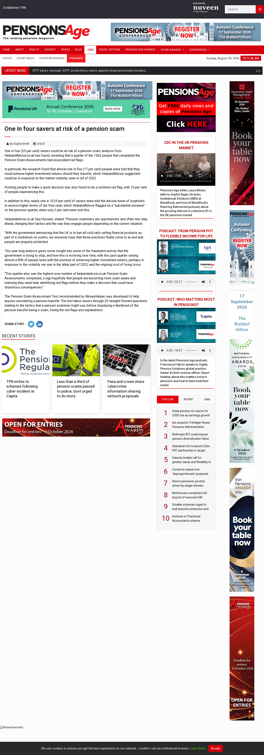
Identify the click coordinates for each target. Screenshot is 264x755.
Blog (78, 49)
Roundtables (25, 58)
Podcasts (76, 58)
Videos (65, 49)
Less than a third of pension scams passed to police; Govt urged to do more (76, 388)
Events (7, 58)
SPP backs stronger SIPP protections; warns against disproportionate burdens (89, 71)
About (19, 49)
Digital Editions (109, 49)
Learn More (197, 748)
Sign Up (34, 49)
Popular (167, 399)
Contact (50, 49)
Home (6, 49)
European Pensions (51, 58)
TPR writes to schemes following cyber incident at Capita (22, 388)
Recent (188, 399)
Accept (215, 748)
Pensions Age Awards (140, 49)
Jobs (90, 49)
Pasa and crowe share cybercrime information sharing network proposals (125, 388)
